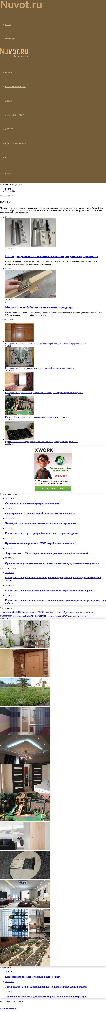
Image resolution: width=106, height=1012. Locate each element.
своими (40, 616)
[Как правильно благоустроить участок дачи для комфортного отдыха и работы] (19, 366)
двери (41, 611)
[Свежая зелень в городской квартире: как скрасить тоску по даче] (25, 647)
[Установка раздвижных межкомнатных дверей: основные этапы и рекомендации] (25, 792)
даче (26, 611)
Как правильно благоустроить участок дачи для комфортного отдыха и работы (40, 368)
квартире (83, 612)
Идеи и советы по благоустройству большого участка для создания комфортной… (41, 441)
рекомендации (19, 616)
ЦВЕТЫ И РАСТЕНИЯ (15, 143)
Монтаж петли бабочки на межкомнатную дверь (39, 307)
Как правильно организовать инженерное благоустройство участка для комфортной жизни (45, 344)
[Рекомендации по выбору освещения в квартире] (25, 907)
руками (30, 615)
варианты (9, 612)
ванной (2, 612)
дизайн (53, 612)
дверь (48, 612)
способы (72, 616)
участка (79, 616)
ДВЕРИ (8, 101)
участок (86, 616)
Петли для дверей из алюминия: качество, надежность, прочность (51, 256)
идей (71, 612)
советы (50, 616)
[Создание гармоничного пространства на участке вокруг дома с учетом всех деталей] (25, 965)
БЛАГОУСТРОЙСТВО (15, 87)
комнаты (90, 612)
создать (64, 615)
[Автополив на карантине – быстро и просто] (25, 705)
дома (59, 612)
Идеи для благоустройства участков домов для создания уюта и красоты (37, 417)
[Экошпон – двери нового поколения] (25, 850)
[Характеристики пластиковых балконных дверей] (25, 734)
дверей (33, 611)
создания (57, 616)
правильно (6, 615)
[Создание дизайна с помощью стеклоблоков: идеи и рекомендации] (25, 936)
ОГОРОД (9, 129)
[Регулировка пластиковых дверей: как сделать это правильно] (25, 676)
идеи (65, 611)
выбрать (18, 611)
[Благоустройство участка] (21, 8)
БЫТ (7, 157)
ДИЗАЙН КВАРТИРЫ (15, 115)
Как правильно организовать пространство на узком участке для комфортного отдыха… (44, 393)
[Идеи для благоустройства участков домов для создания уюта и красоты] (19, 415)
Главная (3, 195)
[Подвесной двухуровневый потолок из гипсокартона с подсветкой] (25, 763)
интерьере (76, 612)
